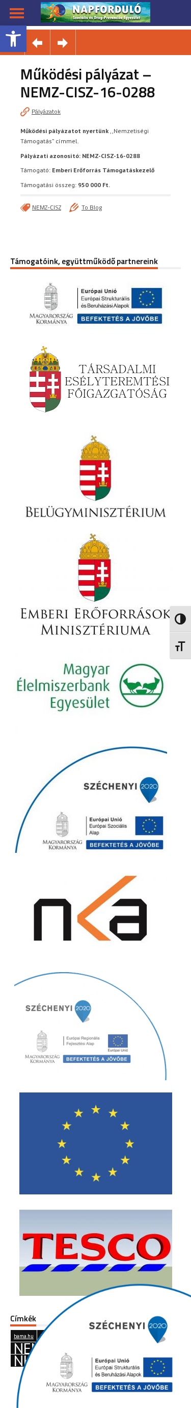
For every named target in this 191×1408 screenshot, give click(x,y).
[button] (13, 38)
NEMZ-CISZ (46, 207)
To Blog (91, 207)
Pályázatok (46, 111)
